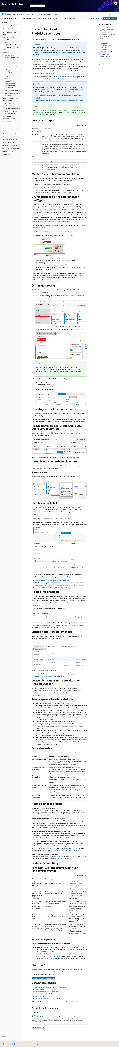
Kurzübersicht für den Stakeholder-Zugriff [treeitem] (11, 112)
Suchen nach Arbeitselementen (104, 48)
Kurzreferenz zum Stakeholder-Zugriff (46, 992)
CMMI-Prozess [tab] (68, 231)
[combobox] (11, 26)
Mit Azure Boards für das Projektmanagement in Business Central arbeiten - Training (55, 1017)
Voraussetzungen (104, 27)
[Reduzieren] (20, 22)
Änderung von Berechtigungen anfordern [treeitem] (12, 71)
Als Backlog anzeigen (105, 45)
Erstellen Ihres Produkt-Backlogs (43, 978)
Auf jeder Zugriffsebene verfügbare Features (48, 998)
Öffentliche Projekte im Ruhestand (44, 52)
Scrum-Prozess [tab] (58, 231)
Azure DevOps (46, 24)
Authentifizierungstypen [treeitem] (11, 90)
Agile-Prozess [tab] (36, 231)
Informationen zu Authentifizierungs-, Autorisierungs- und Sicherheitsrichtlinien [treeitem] (10, 84)
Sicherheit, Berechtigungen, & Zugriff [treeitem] (11, 33)
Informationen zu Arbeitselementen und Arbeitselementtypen (51, 221)
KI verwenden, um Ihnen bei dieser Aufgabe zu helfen (57, 110)
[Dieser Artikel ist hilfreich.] (100, 65)
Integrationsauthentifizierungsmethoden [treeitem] (12, 94)
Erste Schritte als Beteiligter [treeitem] (12, 108)
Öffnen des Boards (104, 36)
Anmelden (114, 14)
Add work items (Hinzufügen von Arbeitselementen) (51, 987)
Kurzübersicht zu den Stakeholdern (42, 73)
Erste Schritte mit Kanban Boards (45, 989)
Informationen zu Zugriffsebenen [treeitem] (9, 104)
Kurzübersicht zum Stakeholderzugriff (68, 77)
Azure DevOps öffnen (110, 18)
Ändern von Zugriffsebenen (43, 996)
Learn (33, 24)
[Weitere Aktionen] (86, 24)
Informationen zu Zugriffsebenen (45, 994)
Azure (38, 24)
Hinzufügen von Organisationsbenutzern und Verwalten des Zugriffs (64, 140)
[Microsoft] (3, 14)
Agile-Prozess (60, 280)
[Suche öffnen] (109, 14)
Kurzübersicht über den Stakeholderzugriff (66, 850)
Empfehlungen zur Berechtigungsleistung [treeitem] (9, 43)
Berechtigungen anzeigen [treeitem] (12, 67)
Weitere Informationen (78, 1002)
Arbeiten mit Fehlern (39, 277)
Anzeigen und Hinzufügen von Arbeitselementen (71, 457)
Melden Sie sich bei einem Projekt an (106, 29)
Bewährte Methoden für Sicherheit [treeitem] (9, 38)
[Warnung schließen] (115, 3)
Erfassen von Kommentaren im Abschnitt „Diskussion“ (51, 587)
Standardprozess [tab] (47, 231)
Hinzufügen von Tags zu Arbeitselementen (48, 583)
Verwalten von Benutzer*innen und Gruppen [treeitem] (10, 76)
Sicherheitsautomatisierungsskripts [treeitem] (11, 48)
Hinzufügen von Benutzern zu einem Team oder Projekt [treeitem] (12, 63)
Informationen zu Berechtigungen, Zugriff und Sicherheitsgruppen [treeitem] (12, 57)
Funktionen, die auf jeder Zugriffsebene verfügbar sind (48, 79)
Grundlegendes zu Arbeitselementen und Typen (107, 33)
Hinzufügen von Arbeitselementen (104, 39)
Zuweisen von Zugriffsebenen (60, 858)
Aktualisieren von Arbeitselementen (104, 42)
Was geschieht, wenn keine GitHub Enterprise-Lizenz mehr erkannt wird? (59, 100)
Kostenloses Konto (96, 18)
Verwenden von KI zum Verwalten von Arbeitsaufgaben (105, 52)
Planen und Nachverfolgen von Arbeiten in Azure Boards (52, 580)
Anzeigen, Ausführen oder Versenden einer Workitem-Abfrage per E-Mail (57, 674)
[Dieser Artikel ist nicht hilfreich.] (102, 65)
